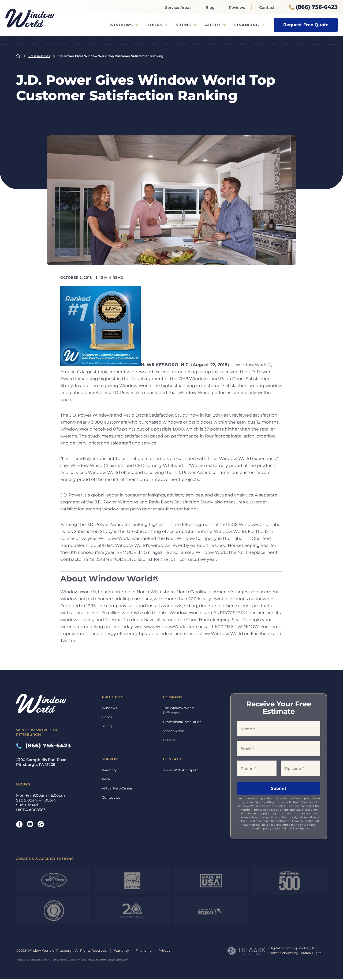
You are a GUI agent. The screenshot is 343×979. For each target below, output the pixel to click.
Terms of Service (110, 959)
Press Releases (39, 56)
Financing (246, 25)
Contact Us (111, 797)
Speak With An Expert (180, 770)
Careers (169, 740)
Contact (267, 7)
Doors (154, 25)
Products (112, 697)
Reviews (237, 7)
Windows (121, 25)
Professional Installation (182, 722)
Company (173, 697)
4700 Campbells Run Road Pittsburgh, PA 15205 (41, 762)
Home (18, 56)
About (213, 25)
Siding (184, 25)
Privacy (164, 950)
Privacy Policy (85, 959)
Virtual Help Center (117, 788)
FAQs (106, 779)
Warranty (109, 770)
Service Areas (178, 7)
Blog (210, 7)
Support (111, 759)
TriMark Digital (310, 953)
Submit (278, 788)
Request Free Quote (306, 24)
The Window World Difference (178, 710)
